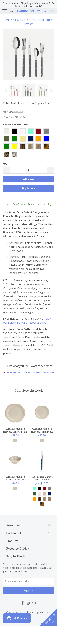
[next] (51, 56)
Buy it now (28, 188)
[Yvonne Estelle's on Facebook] (22, 603)
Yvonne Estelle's (23, 612)
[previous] (6, 56)
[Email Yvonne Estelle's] (34, 603)
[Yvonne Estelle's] (28, 11)
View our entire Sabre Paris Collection (30, 372)
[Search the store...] (46, 11)
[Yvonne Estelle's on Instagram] (28, 603)
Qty (5, 163)
